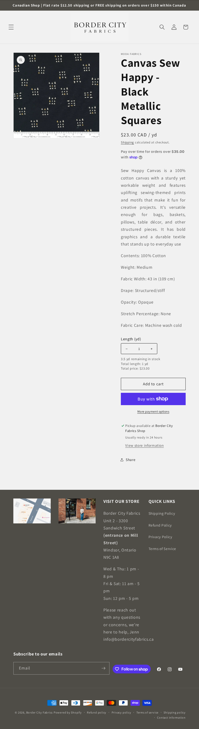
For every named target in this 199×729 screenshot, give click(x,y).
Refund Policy (160, 525)
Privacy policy (121, 712)
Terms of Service (162, 548)
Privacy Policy (160, 536)
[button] (11, 27)
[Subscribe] (103, 668)
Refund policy (96, 712)
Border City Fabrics (39, 712)
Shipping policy (175, 712)
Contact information (171, 717)
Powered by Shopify (68, 712)
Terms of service (147, 712)
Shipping (127, 142)
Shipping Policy (162, 513)
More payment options (153, 411)
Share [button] (130, 459)
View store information (144, 445)
